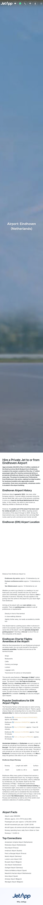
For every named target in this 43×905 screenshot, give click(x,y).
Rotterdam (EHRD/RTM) (22, 722)
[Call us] (25, 3)
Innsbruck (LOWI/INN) (21, 732)
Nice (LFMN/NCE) (20, 727)
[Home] (6, 3)
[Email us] (15, 3)
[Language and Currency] (30, 3)
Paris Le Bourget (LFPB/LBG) (23, 737)
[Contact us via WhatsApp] (20, 3)
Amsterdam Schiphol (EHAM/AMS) (25, 717)
